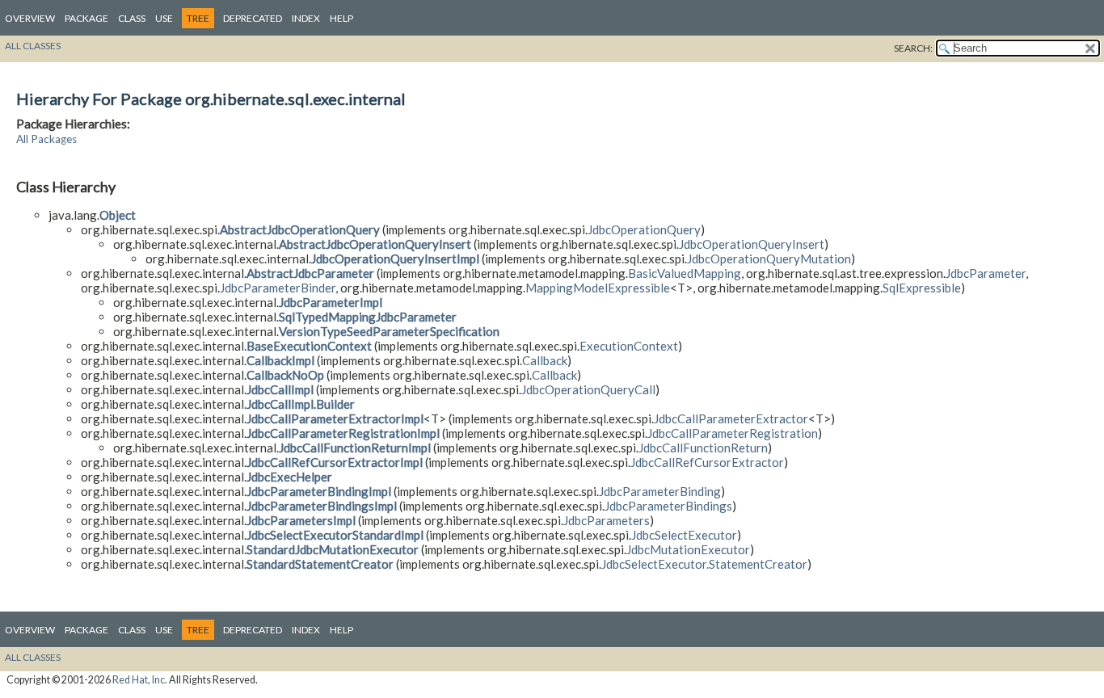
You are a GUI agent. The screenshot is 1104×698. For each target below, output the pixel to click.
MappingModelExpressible (597, 287)
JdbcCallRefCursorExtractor (707, 462)
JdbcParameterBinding (660, 491)
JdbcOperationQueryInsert (751, 244)
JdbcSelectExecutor (684, 535)
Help (341, 18)
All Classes (33, 46)
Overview (30, 18)
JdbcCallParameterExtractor (731, 418)
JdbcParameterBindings (668, 505)
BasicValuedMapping (684, 273)
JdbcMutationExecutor (688, 549)
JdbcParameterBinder (277, 287)
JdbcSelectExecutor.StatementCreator (704, 564)
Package (86, 18)
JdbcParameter (986, 273)
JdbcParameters (606, 520)
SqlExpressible (922, 287)
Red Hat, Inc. (139, 680)
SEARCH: (913, 48)
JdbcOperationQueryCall (588, 389)
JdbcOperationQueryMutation (769, 258)
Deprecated (252, 18)
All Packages (46, 138)
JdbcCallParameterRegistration (732, 433)
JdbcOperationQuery (644, 229)
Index (306, 18)
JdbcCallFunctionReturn (703, 447)
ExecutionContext (628, 345)
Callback (544, 360)
